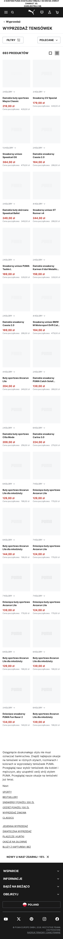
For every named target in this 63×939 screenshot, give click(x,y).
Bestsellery (10, 797)
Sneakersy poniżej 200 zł (18, 802)
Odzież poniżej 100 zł (16, 807)
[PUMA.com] (31, 12)
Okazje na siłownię (15, 841)
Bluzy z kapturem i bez (17, 846)
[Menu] (6, 12)
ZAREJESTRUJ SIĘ (32, 6)
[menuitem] (6, 919)
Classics (8, 817)
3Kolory (7, 92)
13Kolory (8, 148)
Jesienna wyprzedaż (15, 826)
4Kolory (37, 204)
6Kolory (37, 428)
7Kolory (37, 484)
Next (5, 785)
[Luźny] (57, 53)
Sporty (7, 792)
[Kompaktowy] (50, 53)
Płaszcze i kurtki (13, 836)
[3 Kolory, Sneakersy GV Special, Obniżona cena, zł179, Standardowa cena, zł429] (46, 83)
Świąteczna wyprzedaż (17, 831)
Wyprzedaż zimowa (14, 812)
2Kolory (37, 148)
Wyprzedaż (13, 21)
